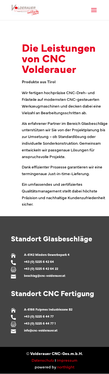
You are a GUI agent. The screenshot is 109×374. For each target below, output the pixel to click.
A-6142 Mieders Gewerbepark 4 (47, 254)
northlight (65, 367)
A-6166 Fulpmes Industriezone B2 (48, 309)
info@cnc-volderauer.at (40, 330)
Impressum (67, 360)
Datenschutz (43, 360)
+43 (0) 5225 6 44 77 (39, 316)
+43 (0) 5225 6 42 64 (39, 261)
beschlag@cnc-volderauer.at (44, 275)
